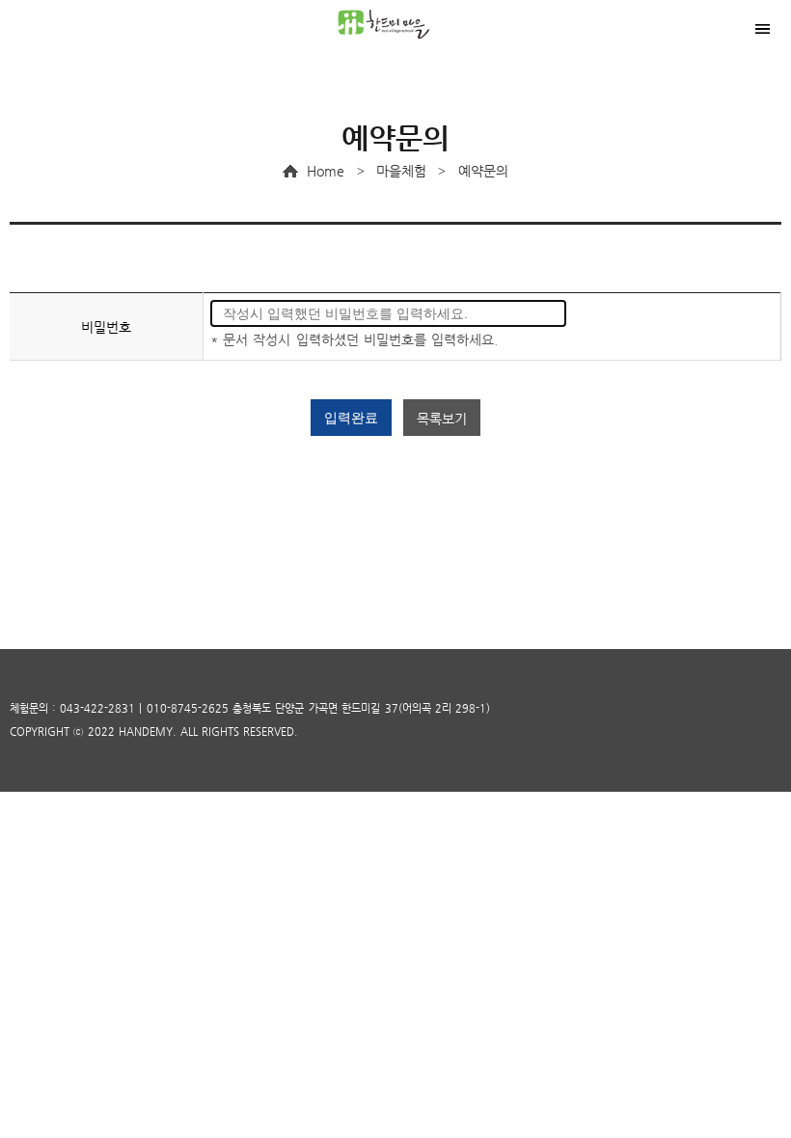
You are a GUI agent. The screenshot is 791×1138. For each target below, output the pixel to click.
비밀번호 (106, 327)
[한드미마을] (395, 24)
